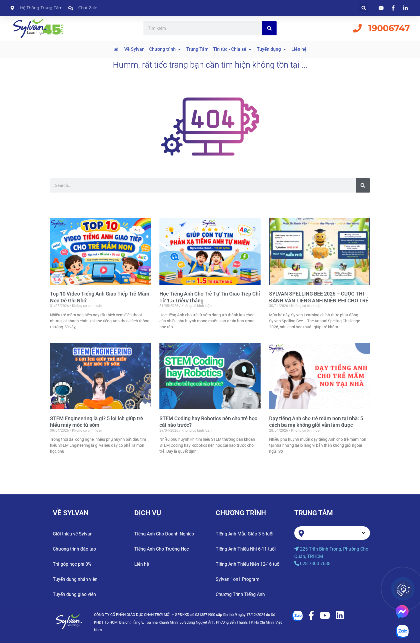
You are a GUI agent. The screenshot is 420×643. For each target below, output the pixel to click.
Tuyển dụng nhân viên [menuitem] (75, 579)
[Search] (269, 28)
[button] (363, 7)
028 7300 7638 (315, 563)
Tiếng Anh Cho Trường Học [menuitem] (161, 549)
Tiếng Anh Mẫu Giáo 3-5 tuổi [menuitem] (244, 534)
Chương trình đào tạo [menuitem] (74, 549)
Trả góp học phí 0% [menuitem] (72, 564)
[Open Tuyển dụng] (284, 49)
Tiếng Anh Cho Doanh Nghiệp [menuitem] (164, 534)
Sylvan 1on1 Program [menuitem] (237, 579)
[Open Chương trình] (179, 49)
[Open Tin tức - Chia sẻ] (250, 49)
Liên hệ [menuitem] (141, 564)
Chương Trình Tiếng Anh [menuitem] (240, 594)
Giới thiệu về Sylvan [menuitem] (73, 534)
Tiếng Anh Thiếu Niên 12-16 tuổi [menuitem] (248, 564)
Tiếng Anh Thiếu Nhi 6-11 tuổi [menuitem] (246, 549)
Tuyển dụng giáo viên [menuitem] (74, 594)
